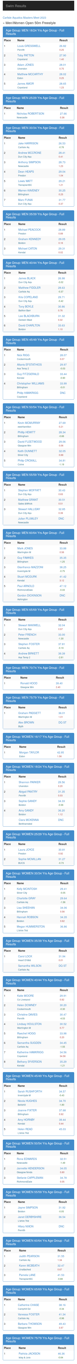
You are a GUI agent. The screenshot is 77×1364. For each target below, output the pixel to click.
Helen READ (25, 1129)
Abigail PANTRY (28, 791)
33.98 (63, 1033)
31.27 (61, 859)
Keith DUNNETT (27, 451)
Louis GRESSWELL (29, 46)
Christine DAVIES (27, 1014)
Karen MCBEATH (29, 1265)
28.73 (62, 162)
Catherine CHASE (28, 1305)
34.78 (63, 1178)
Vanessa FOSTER (28, 1314)
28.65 (62, 83)
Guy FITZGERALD (28, 374)
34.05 (63, 1168)
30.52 (63, 1024)
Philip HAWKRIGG (27, 393)
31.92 (62, 1207)
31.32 (61, 316)
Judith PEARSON (29, 1256)
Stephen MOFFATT (29, 490)
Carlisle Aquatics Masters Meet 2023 (24, 17)
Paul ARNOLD (25, 586)
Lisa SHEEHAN (26, 907)
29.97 (63, 364)
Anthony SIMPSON (29, 162)
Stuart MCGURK (27, 576)
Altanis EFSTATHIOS (29, 364)
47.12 (63, 586)
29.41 (63, 889)
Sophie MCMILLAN (29, 859)
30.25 (62, 190)
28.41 (62, 153)
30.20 (63, 1005)
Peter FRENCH (27, 634)
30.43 (61, 490)
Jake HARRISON (28, 143)
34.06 (63, 907)
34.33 (61, 801)
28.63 (61, 287)
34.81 (62, 460)
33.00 (61, 634)
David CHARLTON (29, 325)
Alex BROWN (26, 722)
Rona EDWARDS (27, 1159)
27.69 (62, 423)
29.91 (63, 995)
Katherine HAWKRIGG (30, 1052)
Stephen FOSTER (29, 644)
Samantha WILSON (29, 966)
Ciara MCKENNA (29, 820)
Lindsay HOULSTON (29, 1024)
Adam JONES (25, 65)
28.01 (62, 65)
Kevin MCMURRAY (29, 423)
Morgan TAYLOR (29, 752)
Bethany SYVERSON (29, 1061)
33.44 (63, 374)
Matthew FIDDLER (30, 287)
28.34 (62, 432)
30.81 (61, 849)
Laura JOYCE (26, 849)
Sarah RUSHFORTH (30, 1091)
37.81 (61, 644)
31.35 (61, 791)
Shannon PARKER (29, 782)
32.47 (61, 1265)
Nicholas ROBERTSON (30, 113)
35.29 (63, 1061)
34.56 (63, 1052)
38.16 (62, 1305)
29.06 (62, 441)
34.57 (62, 1091)
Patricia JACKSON (29, 1353)
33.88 (63, 548)
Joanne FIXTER (27, 1110)
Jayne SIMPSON (28, 1207)
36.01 (61, 713)
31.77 (62, 200)
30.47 (63, 1014)
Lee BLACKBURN (29, 316)
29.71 (61, 297)
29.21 (62, 181)
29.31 (61, 248)
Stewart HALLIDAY (29, 509)
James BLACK (27, 278)
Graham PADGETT (29, 713)
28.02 (62, 74)
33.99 (63, 383)
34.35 (63, 917)
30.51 (61, 499)
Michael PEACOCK (29, 229)
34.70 (62, 1101)
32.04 (61, 625)
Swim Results (16, 5)
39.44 (62, 1119)
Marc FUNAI (25, 200)
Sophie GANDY (28, 801)
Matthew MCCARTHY (30, 74)
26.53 (62, 143)
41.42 (63, 576)
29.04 (62, 171)
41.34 (62, 1314)
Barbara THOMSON (30, 1324)
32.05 (62, 451)
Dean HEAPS (26, 171)
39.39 (61, 653)
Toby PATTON (25, 55)
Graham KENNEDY (29, 239)
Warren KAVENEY (28, 190)
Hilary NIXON (25, 1226)
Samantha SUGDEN (29, 1043)
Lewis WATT (25, 181)
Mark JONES (25, 548)
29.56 (61, 782)
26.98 (61, 278)
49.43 (62, 1324)
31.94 (62, 956)
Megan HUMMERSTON (31, 926)
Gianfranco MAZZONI (30, 567)
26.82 (62, 46)
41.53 (61, 1275)
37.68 (62, 1110)
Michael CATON (27, 248)
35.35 (63, 558)
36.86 (63, 926)
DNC (63, 393)
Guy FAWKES (25, 558)
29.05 (61, 239)
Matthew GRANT (28, 499)
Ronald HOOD (28, 683)
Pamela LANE (27, 1275)
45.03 (62, 1129)
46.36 (61, 1353)
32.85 (61, 509)
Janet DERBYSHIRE (29, 1217)
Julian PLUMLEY (28, 518)
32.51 (63, 1159)
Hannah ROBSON (27, 917)
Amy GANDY (26, 810)
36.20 (61, 810)
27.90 (62, 55)
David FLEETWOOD (30, 441)
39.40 (59, 683)
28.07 (63, 355)
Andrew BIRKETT (28, 653)
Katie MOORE (25, 995)
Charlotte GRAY (26, 898)
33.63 (61, 325)
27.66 (63, 113)
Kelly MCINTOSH (27, 889)
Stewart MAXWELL (29, 625)
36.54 (62, 1217)
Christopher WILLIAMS (30, 383)
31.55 (61, 1256)
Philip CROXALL (27, 460)
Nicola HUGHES (27, 1101)
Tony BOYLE (26, 306)
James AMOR (25, 83)
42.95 (60, 752)
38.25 (63, 567)
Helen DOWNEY (26, 1005)
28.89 (61, 229)
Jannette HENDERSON (30, 1168)
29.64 (63, 898)
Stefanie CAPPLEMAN (30, 1178)
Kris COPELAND (28, 297)
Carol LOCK (25, 956)
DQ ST (62, 722)
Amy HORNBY (26, 1119)
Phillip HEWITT (27, 432)
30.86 (61, 306)
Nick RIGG (23, 355)
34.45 (63, 1043)
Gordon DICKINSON (29, 595)
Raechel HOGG (26, 1033)
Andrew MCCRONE (29, 153)
